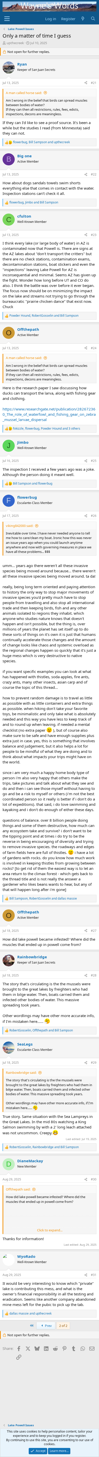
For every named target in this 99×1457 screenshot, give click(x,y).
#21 (93, 83)
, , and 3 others (46, 429)
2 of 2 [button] (63, 1325)
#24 (93, 348)
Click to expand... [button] (49, 1230)
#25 (93, 461)
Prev (48, 1325)
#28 (93, 975)
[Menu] (7, 19)
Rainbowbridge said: (21, 1072)
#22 (93, 174)
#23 (93, 235)
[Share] (85, 83)
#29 (93, 1062)
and (32, 484)
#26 (93, 516)
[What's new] (83, 18)
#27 (93, 931)
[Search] (93, 18)
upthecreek (15, 43)
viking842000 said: (19, 525)
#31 (93, 1275)
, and (41, 142)
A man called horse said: (24, 93)
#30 (93, 1179)
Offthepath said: (18, 1189)
